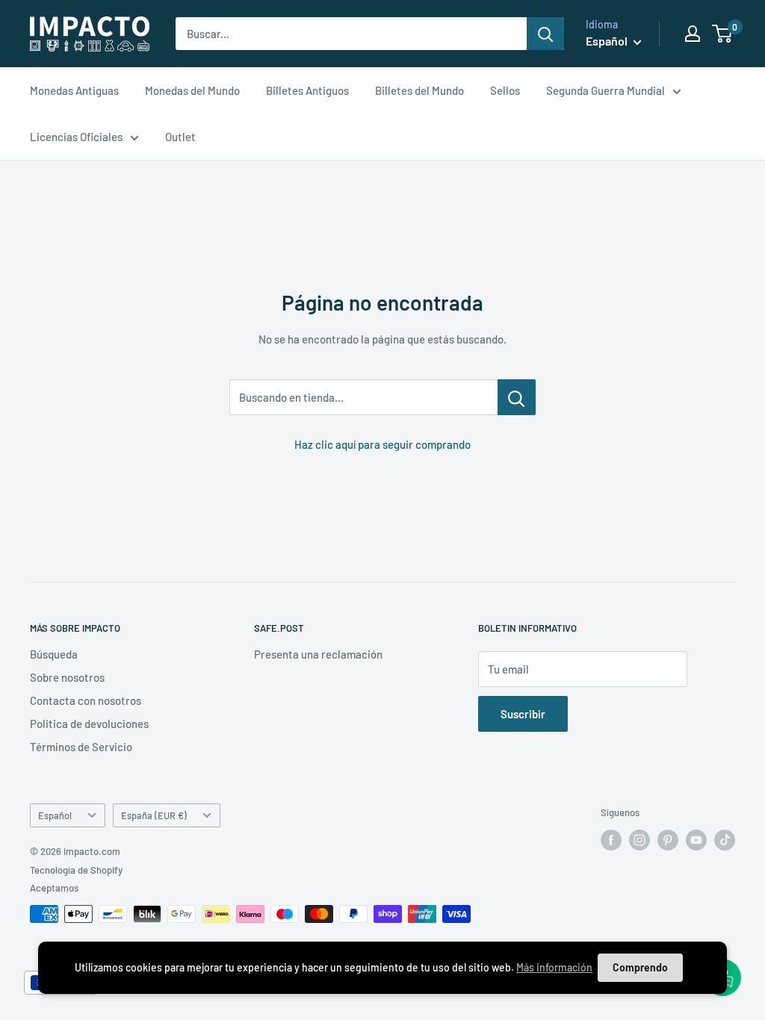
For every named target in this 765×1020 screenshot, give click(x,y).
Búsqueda (54, 654)
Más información (554, 967)
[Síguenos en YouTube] (696, 840)
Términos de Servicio (81, 746)
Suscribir (523, 714)
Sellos (505, 90)
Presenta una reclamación (318, 654)
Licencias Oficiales (76, 136)
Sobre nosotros (67, 677)
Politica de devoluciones (89, 723)
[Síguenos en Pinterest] (667, 840)
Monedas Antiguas (74, 90)
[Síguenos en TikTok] (724, 840)
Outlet (180, 136)
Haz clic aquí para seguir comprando (382, 444)
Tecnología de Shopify (76, 870)
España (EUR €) (154, 815)
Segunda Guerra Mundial (605, 90)
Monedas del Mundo (192, 90)
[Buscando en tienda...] (517, 397)
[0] (722, 34)
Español (55, 815)
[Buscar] (545, 33)
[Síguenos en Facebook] (611, 840)
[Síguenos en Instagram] (639, 840)
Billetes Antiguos (307, 90)
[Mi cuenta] (692, 33)
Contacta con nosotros (85, 700)
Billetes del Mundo (419, 90)
